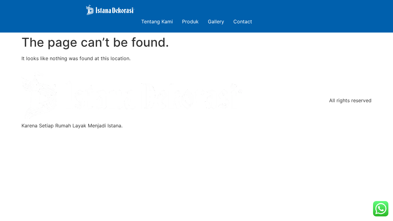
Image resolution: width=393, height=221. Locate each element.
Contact (242, 21)
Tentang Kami (157, 21)
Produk (190, 21)
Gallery (216, 21)
